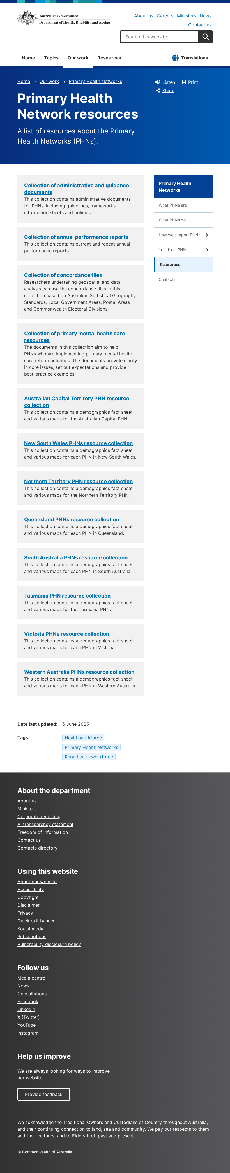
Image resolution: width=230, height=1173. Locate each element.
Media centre (31, 978)
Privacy (25, 913)
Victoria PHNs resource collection (66, 634)
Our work (78, 58)
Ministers (186, 15)
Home (28, 58)
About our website (37, 881)
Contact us (199, 24)
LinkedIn (26, 1009)
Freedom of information (42, 832)
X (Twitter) (28, 1017)
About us (143, 15)
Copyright (28, 897)
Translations (194, 58)
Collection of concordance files (63, 275)
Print (193, 82)
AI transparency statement (45, 824)
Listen (168, 82)
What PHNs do (172, 220)
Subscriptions (31, 936)
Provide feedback (44, 1094)
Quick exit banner (36, 921)
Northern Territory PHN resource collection (78, 481)
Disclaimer (28, 905)
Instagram (27, 1033)
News (205, 15)
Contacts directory (37, 848)
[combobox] (159, 36)
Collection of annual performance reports (77, 237)
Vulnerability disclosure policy (49, 944)
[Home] (63, 17)
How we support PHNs (179, 234)
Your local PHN (172, 249)
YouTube (26, 1025)
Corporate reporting (39, 816)
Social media (31, 928)
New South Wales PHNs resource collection (78, 443)
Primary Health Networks (95, 81)
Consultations (32, 993)
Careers (165, 15)
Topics (51, 58)
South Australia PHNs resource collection (76, 557)
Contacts (167, 279)
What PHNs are (173, 205)
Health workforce (83, 738)
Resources (109, 58)
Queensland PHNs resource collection (71, 519)
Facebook (27, 1001)
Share (168, 90)
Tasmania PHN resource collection (67, 596)
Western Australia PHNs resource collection (79, 672)
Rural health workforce (89, 757)
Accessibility (30, 889)
